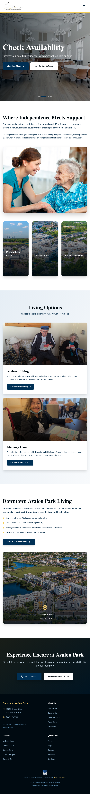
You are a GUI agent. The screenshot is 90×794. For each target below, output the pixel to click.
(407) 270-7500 (12, 717)
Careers (51, 750)
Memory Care (8, 746)
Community (52, 713)
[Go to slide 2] (41, 96)
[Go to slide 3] (46, 96)
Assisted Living (8, 741)
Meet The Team (54, 718)
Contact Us (7, 759)
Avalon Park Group (60, 778)
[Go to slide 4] (51, 96)
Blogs (50, 746)
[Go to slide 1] (39, 96)
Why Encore (52, 709)
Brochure (51, 759)
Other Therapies (9, 755)
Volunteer (51, 755)
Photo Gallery (53, 722)
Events (50, 741)
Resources (52, 727)
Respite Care (8, 750)
